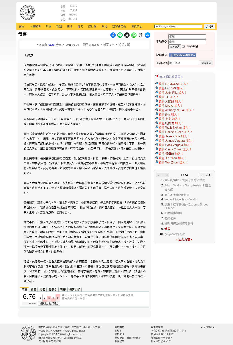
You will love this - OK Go (180, 199)
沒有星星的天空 (174, 234)
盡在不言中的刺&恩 (177, 195)
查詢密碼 (206, 63)
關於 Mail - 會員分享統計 (128, 337)
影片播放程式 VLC (161, 341)
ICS (79, 337)
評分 (24, 289)
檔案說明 (74, 289)
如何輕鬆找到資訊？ (161, 337)
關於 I (118, 330)
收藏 (42, 289)
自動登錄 (192, 46)
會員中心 (136, 26)
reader (51, 44)
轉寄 (33, 289)
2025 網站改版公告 (171, 76)
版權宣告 (119, 341)
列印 (63, 289)
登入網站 (174, 46)
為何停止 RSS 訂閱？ (162, 334)
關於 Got (119, 334)
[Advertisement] (146, 12)
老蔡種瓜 (170, 218)
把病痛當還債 (173, 213)
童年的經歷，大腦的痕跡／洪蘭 (184, 180)
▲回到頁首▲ (184, 239)
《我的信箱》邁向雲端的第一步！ (169, 330)
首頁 (21, 26)
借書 (167, 228)
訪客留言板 (119, 26)
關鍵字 (53, 289)
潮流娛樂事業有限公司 (50, 337)
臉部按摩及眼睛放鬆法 (178, 223)
